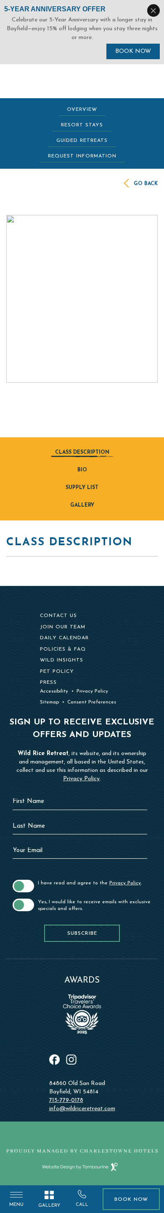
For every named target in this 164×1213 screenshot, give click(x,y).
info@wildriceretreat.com (82, 1109)
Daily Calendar (64, 637)
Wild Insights (61, 660)
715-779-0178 (66, 1100)
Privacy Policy (92, 691)
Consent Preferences (91, 702)
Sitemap (49, 702)
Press (48, 682)
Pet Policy (57, 671)
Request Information (82, 156)
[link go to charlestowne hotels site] (82, 1150)
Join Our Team (62, 627)
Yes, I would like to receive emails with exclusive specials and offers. (94, 905)
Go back (146, 183)
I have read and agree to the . (90, 883)
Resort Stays (82, 125)
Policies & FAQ (63, 649)
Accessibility (54, 691)
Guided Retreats (82, 140)
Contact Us (58, 615)
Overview (82, 109)
